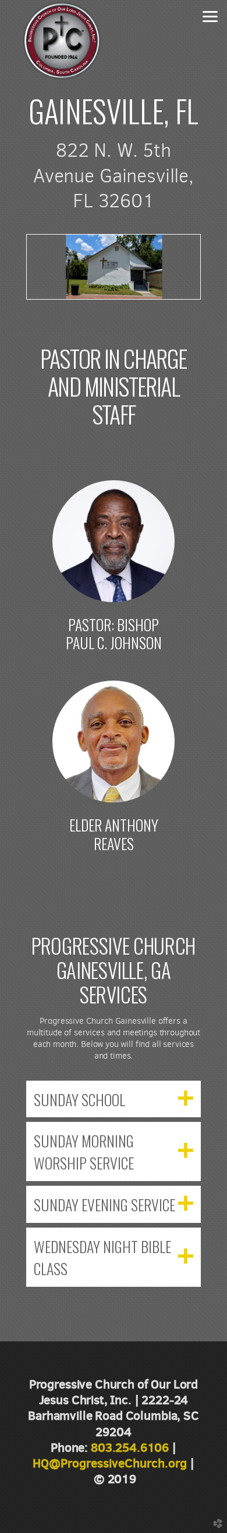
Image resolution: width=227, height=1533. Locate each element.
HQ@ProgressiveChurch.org (110, 1463)
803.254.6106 (130, 1447)
